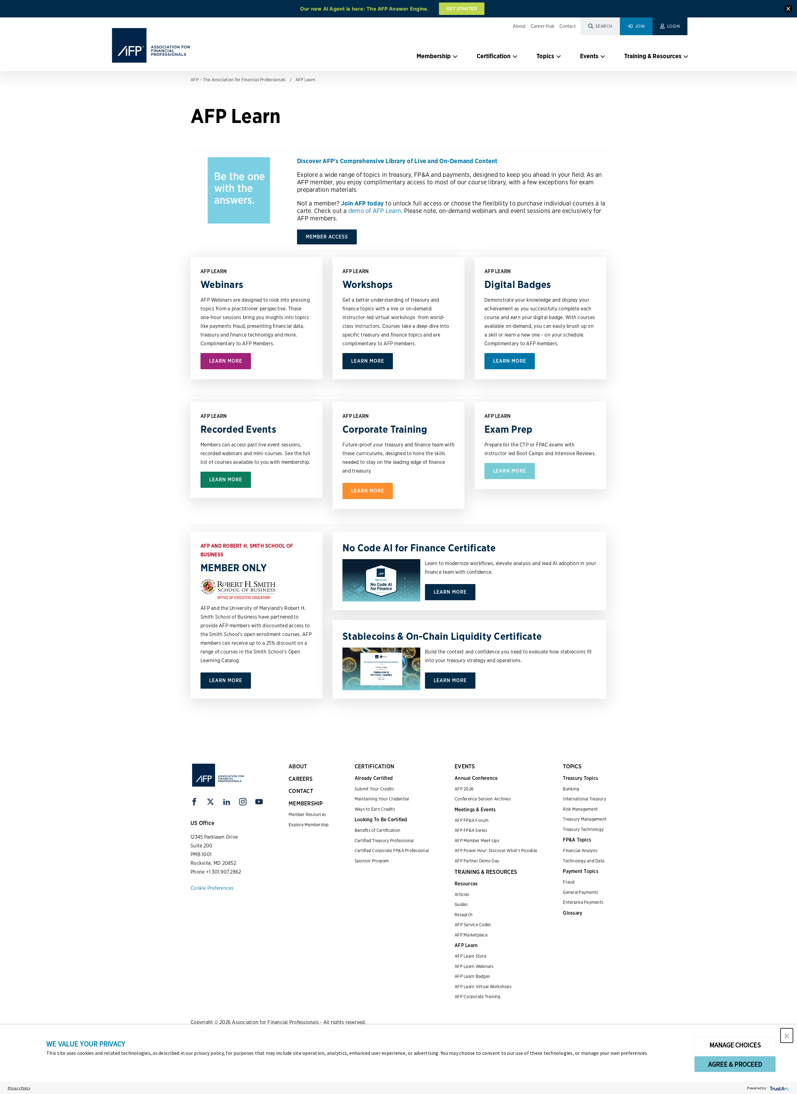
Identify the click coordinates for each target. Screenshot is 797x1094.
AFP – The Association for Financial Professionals (238, 79)
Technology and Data (583, 860)
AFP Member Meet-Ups (477, 840)
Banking (571, 788)
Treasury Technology (583, 829)
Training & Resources (652, 56)
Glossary (572, 913)
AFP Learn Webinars (474, 966)
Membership (434, 56)
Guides (461, 904)
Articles (462, 894)
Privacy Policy (19, 1088)
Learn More (225, 361)
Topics (545, 56)
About (519, 26)
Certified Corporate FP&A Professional (392, 850)
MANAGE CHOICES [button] (735, 1044)
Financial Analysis (580, 850)
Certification (494, 56)
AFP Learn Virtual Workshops (483, 986)
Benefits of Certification (377, 830)
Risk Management (580, 809)
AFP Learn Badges (472, 976)
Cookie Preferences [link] (212, 888)
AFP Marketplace (471, 934)
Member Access (327, 237)
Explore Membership (309, 824)
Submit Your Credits (374, 788)
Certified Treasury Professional (384, 840)
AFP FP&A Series (471, 830)
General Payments (580, 892)
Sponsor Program (372, 860)
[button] (786, 1035)
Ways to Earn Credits (375, 809)
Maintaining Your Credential (382, 798)
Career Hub (543, 26)
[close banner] (788, 9)
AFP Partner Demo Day (477, 860)
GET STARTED (461, 8)
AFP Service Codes (473, 924)
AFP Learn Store (470, 956)
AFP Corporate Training (478, 996)
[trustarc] (778, 1088)
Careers (301, 779)
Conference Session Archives (483, 798)
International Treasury (584, 798)
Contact (567, 26)
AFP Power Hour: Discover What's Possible (496, 850)
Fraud (568, 881)
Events (589, 56)
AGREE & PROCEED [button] (735, 1064)
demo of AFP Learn (374, 211)
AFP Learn (305, 79)
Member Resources (307, 814)
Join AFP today (362, 203)
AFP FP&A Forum (472, 820)
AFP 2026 (464, 788)
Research (464, 914)
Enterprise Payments (583, 902)
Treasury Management (584, 819)
